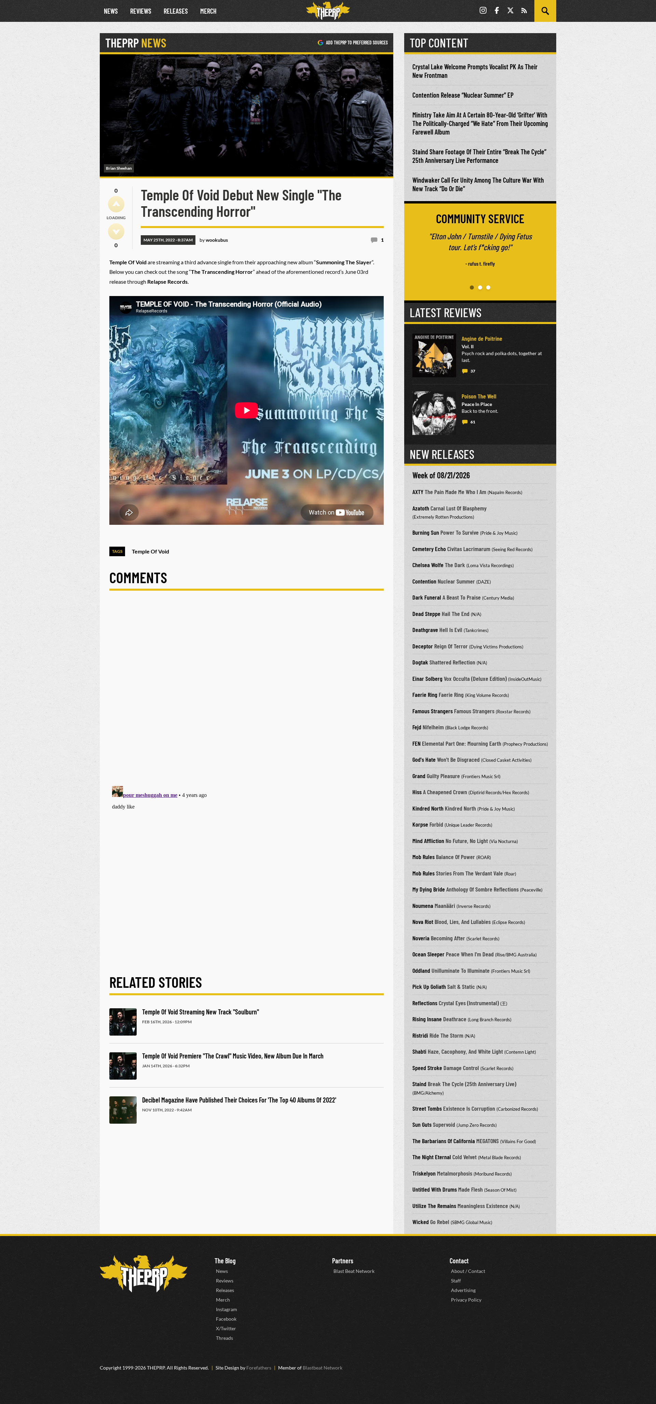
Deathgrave (425, 629)
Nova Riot (422, 921)
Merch (208, 11)
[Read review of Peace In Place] (434, 413)
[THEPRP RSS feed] (524, 11)
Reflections (424, 1003)
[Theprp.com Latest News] (143, 1273)
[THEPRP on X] (510, 11)
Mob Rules (423, 856)
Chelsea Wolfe (427, 564)
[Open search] (545, 11)
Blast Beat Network (353, 1271)
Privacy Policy (466, 1300)
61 (472, 421)
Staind (419, 1083)
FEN (416, 743)
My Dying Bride (428, 889)
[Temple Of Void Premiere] (123, 1066)
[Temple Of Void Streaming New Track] (123, 1022)
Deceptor (422, 646)
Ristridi (420, 1035)
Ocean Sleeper (428, 954)
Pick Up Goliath (429, 986)
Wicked (420, 1221)
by (214, 240)
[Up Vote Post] (116, 204)
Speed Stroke (427, 1067)
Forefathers (258, 1368)
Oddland (421, 970)
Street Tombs (427, 1108)
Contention (424, 581)
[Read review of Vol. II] (434, 355)
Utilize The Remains (434, 1205)
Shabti (419, 1051)
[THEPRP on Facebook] (497, 11)
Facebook (226, 1319)
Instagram (226, 1309)
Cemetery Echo (429, 548)
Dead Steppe (426, 613)
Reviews (140, 11)
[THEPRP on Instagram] (483, 11)
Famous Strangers (432, 711)
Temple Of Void (150, 551)
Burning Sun (425, 532)
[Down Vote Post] (116, 231)
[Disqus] (246, 693)
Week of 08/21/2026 (441, 475)
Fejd (416, 727)
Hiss (417, 792)
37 (472, 371)
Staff (456, 1280)
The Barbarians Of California (443, 1141)
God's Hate (424, 759)
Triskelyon (424, 1173)
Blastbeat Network (322, 1368)
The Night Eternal (431, 1157)
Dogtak (420, 662)
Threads (224, 1338)
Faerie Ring (424, 694)
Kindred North (427, 808)
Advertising (463, 1290)
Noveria (420, 938)
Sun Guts (422, 1124)
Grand (418, 776)
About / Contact (468, 1271)
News (111, 11)
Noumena (422, 905)
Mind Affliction (428, 840)
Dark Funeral (426, 597)
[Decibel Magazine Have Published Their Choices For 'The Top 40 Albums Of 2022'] (123, 1110)
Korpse (420, 824)
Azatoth (420, 508)
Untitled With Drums (434, 1189)
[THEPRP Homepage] (328, 11)
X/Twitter (226, 1328)
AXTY (417, 491)
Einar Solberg (427, 678)
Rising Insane (427, 1019)
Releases (176, 11)
